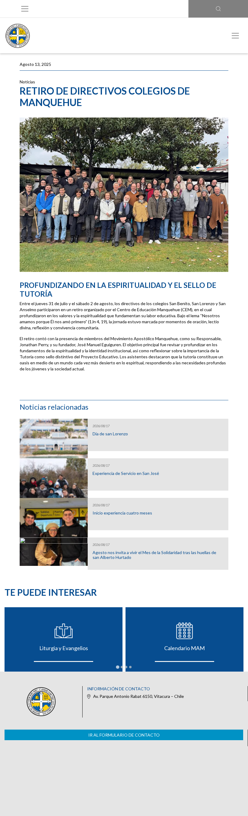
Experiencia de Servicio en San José (126, 473)
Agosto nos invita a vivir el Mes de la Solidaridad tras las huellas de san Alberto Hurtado (154, 555)
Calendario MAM (184, 648)
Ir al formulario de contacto (124, 734)
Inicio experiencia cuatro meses (122, 513)
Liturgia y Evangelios (63, 648)
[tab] (117, 667)
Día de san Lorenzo (110, 433)
